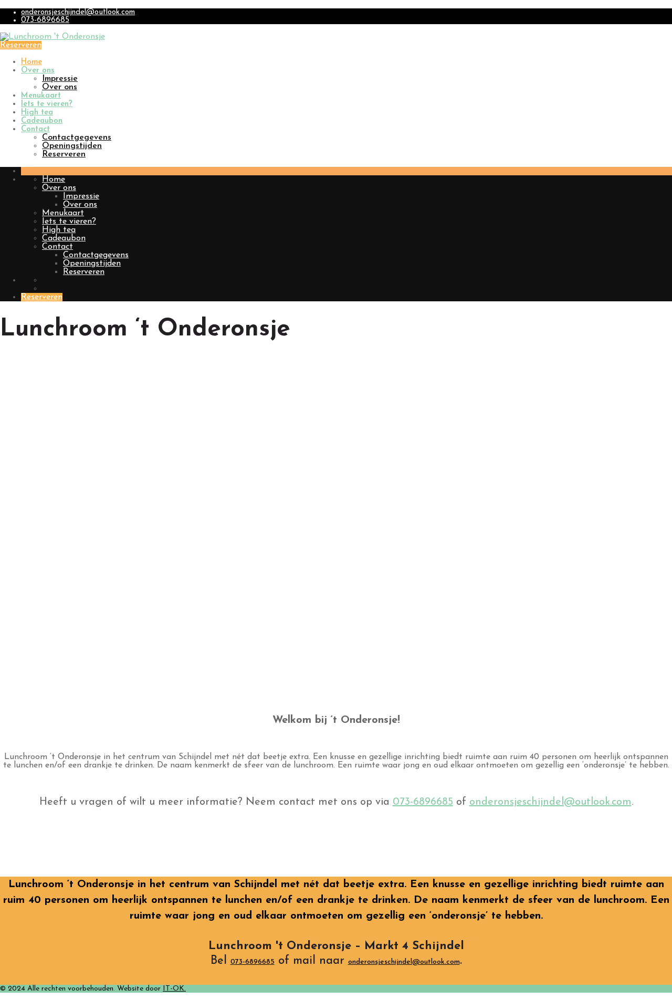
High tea (37, 113)
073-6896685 (45, 20)
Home (31, 62)
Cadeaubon (41, 121)
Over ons (38, 71)
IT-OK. (174, 989)
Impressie (60, 79)
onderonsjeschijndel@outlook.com (78, 12)
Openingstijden (72, 146)
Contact (35, 129)
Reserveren (20, 45)
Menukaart (41, 96)
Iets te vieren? (46, 104)
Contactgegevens (76, 137)
